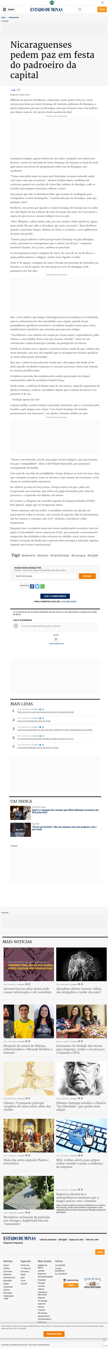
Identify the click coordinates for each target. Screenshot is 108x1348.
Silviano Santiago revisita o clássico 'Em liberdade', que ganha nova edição (81, 1106)
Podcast (41, 1310)
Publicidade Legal (8, 1297)
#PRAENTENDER (45, 1277)
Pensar (41, 1307)
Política (6, 1268)
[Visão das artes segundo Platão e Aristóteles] (29, 1135)
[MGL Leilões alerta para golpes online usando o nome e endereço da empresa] (81, 1135)
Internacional (14, 17)
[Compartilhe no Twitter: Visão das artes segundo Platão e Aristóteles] (29, 1156)
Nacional (7, 1274)
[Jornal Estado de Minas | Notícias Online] (46, 10)
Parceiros (25, 1271)
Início (3, 17)
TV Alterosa (26, 1268)
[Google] (56, 639)
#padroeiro (28, 555)
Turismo (41, 1286)
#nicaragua (78, 555)
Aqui (23, 1277)
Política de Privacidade (17, 1328)
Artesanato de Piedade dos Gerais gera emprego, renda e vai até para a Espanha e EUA (80, 1049)
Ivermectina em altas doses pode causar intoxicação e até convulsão (27, 990)
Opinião (41, 1271)
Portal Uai (25, 1265)
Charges (41, 1283)
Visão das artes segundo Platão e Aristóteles (26, 1161)
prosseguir (54, 1334)
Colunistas (8, 1287)
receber (87, 576)
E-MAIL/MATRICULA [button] (56, 643)
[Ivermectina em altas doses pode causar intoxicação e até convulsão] (29, 964)
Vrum (23, 1280)
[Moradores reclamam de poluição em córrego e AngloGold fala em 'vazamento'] (29, 1193)
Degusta (41, 1298)
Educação (7, 1293)
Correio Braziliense (60, 1269)
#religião (92, 555)
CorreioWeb (60, 1265)
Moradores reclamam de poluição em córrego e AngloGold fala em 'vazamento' (27, 1220)
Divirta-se (42, 1322)
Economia (7, 1271)
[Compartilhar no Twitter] (37, 587)
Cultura (6, 1290)
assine (73, 601)
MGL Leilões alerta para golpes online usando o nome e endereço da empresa (79, 1163)
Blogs (23, 1274)
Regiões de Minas (42, 1266)
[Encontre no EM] (80, 9)
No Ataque (42, 1313)
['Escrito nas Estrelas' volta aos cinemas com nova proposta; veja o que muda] (20, 830)
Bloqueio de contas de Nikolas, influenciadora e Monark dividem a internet (28, 1049)
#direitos (42, 555)
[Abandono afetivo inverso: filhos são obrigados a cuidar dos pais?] (81, 964)
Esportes (42, 1304)
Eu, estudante (61, 1274)
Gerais (6, 1265)
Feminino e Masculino (42, 1293)
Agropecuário (44, 1316)
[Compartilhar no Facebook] (32, 587)
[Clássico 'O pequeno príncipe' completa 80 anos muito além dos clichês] (29, 1078)
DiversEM (7, 1280)
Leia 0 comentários (55, 596)
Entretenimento (44, 1319)
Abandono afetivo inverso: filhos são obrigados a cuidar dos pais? (79, 990)
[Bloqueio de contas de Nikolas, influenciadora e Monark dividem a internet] (29, 1021)
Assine (102, 9)
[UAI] (51, 3)
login (63, 601)
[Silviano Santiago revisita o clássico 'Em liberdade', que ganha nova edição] (81, 1078)
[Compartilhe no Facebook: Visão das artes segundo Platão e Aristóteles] (26, 1156)
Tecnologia (42, 1301)
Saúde (6, 1284)
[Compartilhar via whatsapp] (42, 587)
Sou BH (24, 1284)
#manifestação (59, 555)
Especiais (42, 1274)
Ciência (41, 1289)
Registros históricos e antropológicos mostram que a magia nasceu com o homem (77, 1197)
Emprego (42, 1280)
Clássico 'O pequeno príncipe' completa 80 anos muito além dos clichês (27, 1106)
